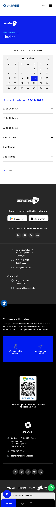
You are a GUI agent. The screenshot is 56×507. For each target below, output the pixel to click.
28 (28, 88)
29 (34, 88)
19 (15, 83)
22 (34, 83)
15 (34, 78)
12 (15, 78)
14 (28, 78)
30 (41, 88)
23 (41, 83)
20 (22, 83)
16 (41, 78)
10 (47, 73)
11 (9, 78)
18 (9, 83)
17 (47, 78)
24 (47, 83)
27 (22, 88)
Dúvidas (9, 503)
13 (22, 78)
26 (15, 88)
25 (9, 88)
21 (28, 83)
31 (47, 88)
